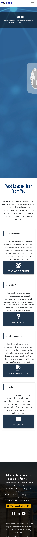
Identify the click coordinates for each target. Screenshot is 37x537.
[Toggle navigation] (32, 3)
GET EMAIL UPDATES (20, 506)
